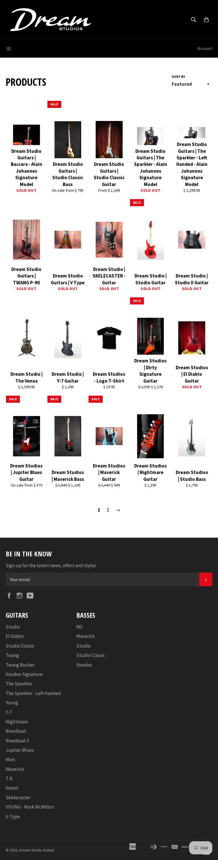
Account (205, 48)
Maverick (15, 769)
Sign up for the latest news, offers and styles (51, 565)
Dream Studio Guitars (37, 850)
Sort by (178, 76)
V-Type (13, 816)
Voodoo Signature (24, 674)
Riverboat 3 (17, 741)
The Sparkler (19, 684)
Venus (12, 788)
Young (12, 703)
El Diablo (15, 636)
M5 (79, 627)
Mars (10, 759)
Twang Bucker (20, 665)
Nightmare (17, 722)
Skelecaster (18, 797)
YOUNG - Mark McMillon (30, 807)
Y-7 (9, 712)
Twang (12, 655)
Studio (13, 627)
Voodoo (84, 665)
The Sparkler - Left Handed (33, 693)
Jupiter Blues (20, 750)
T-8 (9, 778)
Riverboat (16, 731)
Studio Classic (20, 646)
